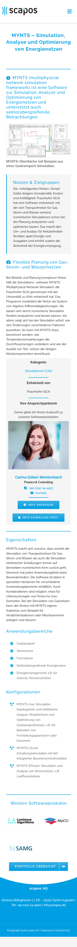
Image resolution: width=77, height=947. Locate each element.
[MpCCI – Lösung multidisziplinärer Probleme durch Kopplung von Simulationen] (56, 821)
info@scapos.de (55, 905)
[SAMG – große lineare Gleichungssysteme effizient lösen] (21, 848)
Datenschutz (62, 930)
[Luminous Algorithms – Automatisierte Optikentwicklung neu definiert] (21, 821)
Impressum (47, 930)
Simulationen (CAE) (38, 371)
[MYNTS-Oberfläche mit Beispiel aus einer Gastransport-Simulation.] (38, 125)
